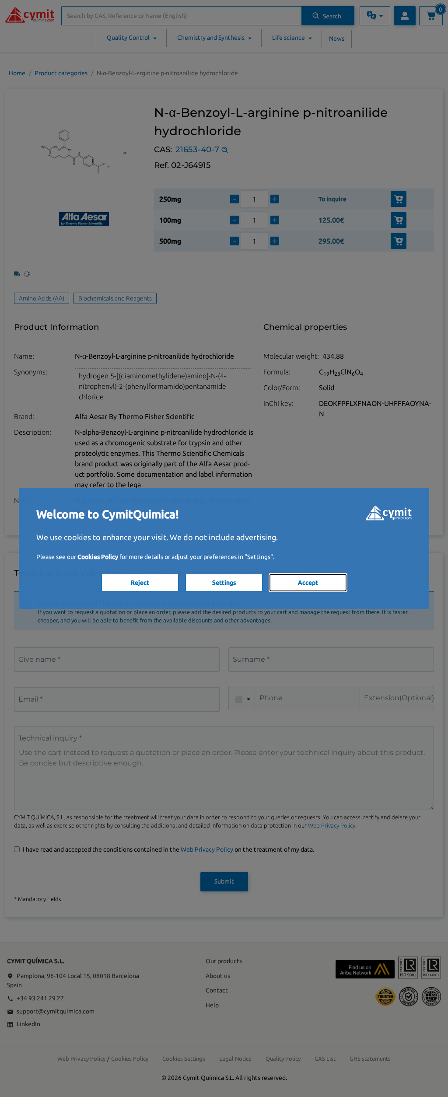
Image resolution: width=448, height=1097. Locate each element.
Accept (308, 582)
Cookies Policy (97, 556)
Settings (224, 582)
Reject (140, 582)
